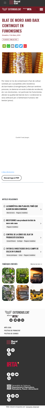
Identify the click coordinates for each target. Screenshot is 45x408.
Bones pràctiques (12, 255)
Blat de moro (11, 213)
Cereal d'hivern (11, 241)
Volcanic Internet (32, 407)
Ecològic (19, 241)
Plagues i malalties (10, 39)
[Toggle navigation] (5, 2)
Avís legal (7, 327)
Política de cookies (11, 333)
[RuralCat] (15, 2)
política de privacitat (12, 330)
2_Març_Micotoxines (8, 172)
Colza (20, 255)
